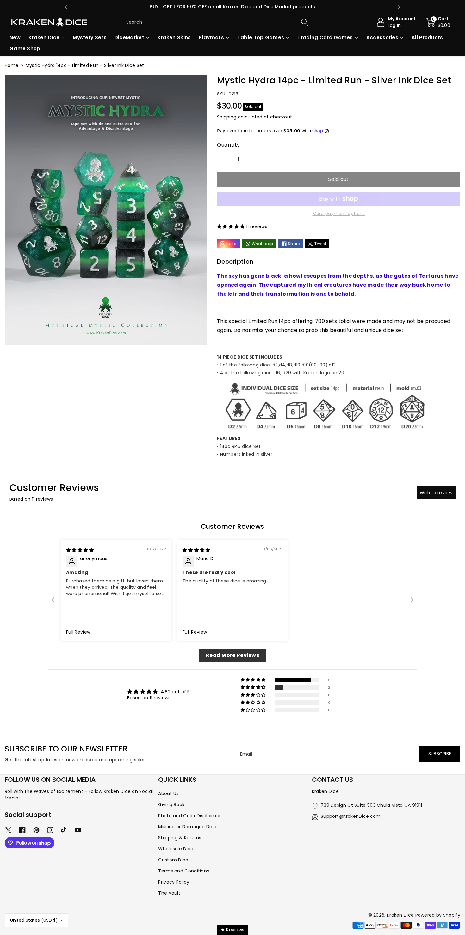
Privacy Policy (173, 882)
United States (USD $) (34, 920)
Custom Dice (173, 860)
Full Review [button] (78, 632)
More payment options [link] (339, 213)
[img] (80, 550)
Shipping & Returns (179, 838)
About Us (168, 793)
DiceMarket (129, 37)
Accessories (382, 37)
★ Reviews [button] (233, 929)
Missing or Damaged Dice (187, 826)
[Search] (305, 22)
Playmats (211, 37)
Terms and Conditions (183, 871)
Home (11, 65)
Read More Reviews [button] (232, 655)
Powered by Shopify (437, 915)
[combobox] (218, 22)
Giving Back (171, 804)
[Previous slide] (66, 7)
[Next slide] (399, 7)
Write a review (436, 493)
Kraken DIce (43, 37)
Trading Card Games (325, 37)
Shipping (226, 117)
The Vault (169, 893)
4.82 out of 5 (175, 692)
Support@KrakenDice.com (351, 816)
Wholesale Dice (175, 849)
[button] (438, 22)
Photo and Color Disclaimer (189, 815)
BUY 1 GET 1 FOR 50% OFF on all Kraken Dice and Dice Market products (232, 6)
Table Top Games (260, 37)
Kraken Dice (400, 915)
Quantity (228, 144)
